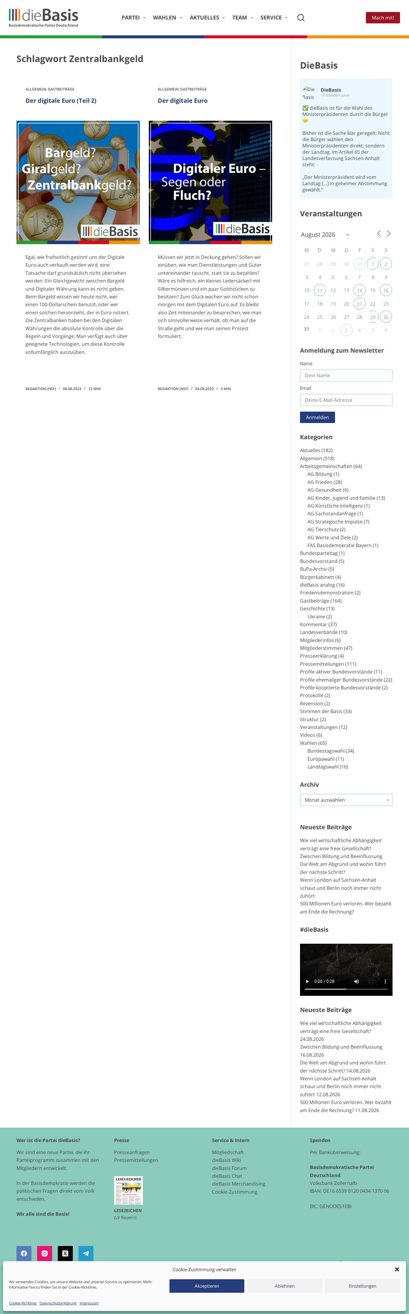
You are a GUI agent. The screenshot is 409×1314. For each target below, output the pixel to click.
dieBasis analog (317, 585)
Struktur (309, 719)
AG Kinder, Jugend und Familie (341, 498)
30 (386, 317)
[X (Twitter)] (65, 1253)
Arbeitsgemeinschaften (326, 466)
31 (359, 264)
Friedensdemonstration (327, 592)
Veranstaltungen (319, 727)
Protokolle (311, 695)
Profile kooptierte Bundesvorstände (340, 687)
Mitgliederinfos (317, 640)
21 (359, 304)
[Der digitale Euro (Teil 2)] (78, 182)
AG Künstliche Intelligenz (335, 505)
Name (306, 363)
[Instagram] (44, 1253)
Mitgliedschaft (228, 1152)
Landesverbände (319, 632)
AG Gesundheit (324, 490)
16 (386, 290)
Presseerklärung (318, 656)
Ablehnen (285, 1286)
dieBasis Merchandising (238, 1183)
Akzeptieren (207, 1286)
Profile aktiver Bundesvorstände (336, 671)
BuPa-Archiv (313, 569)
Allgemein (35, 89)
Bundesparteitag (319, 553)
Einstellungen (362, 1286)
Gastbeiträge (61, 89)
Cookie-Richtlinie (82, 1287)
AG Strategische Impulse (335, 521)
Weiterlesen (45, 369)
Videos (307, 735)
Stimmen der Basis (321, 711)
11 (319, 290)
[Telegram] (85, 1253)
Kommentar (313, 624)
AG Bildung (319, 474)
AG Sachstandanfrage (331, 513)
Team (239, 17)
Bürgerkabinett (317, 577)
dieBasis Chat (227, 1176)
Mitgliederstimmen (321, 648)
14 (359, 290)
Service (271, 17)
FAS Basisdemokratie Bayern (339, 545)
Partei (131, 17)
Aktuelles (204, 17)
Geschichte (312, 608)
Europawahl (320, 759)
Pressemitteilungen (322, 664)
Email (305, 388)
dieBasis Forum (229, 1168)
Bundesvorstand (318, 561)
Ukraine (316, 616)
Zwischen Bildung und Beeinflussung (341, 856)
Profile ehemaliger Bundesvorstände (341, 679)
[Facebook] (23, 1253)
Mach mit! (383, 17)
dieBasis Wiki (226, 1160)
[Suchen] (301, 17)
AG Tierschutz (323, 529)
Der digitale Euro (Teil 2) (60, 100)
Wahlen (164, 17)
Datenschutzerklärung (58, 1303)
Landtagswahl (323, 766)
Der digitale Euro (182, 100)
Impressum (89, 1303)
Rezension (311, 703)
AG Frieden (319, 482)
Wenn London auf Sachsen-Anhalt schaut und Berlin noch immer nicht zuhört (340, 888)
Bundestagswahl (326, 750)
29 (372, 317)
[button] (397, 1269)
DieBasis (319, 65)
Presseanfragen (132, 1152)
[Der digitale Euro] (210, 182)
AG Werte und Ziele (329, 537)
